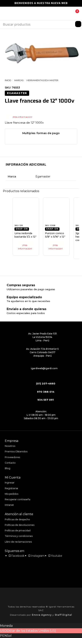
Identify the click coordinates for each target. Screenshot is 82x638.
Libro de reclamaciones (18, 541)
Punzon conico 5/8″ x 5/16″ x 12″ (55, 235)
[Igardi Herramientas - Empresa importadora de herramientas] (41, 13)
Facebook (17, 555)
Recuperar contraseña (17, 499)
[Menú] (5, 13)
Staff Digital (63, 614)
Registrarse (11, 488)
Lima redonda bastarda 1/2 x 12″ (25, 235)
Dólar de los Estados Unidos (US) (31, 630)
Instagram (38, 555)
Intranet (9, 504)
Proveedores (12, 457)
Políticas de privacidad (18, 530)
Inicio (8, 80)
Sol (9, 635)
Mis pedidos (11, 493)
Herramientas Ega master (42, 80)
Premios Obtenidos (16, 451)
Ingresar (9, 482)
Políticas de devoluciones (19, 525)
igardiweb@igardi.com (44, 368)
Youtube (56, 555)
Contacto (10, 462)
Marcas (18, 80)
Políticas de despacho (17, 519)
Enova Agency (42, 614)
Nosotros (10, 446)
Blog (7, 468)
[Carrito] (74, 13)
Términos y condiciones (19, 536)
